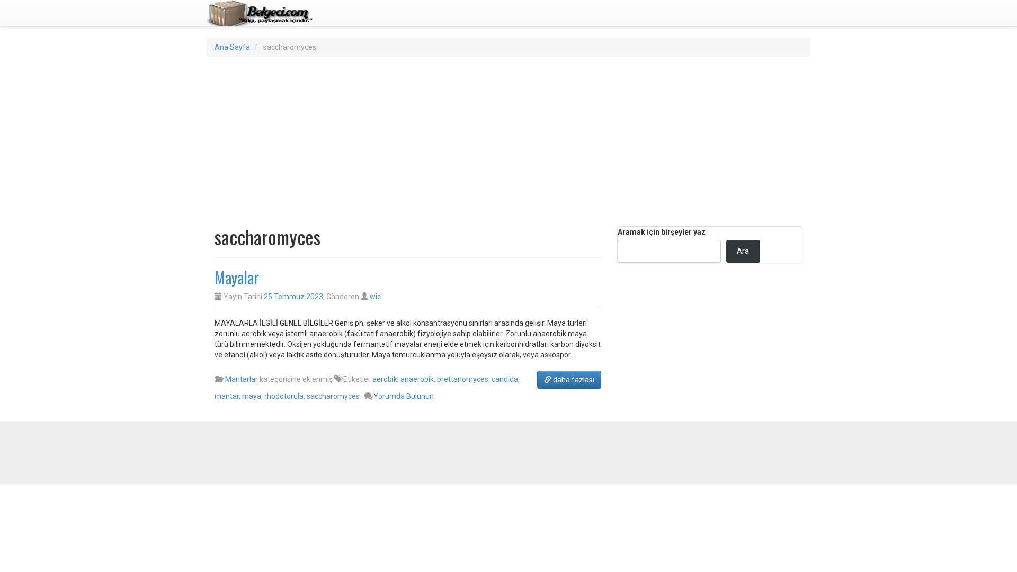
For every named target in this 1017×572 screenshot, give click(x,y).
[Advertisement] (508, 141)
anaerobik (417, 379)
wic (375, 296)
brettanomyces (462, 379)
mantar (227, 396)
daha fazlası (572, 380)
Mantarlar (241, 379)
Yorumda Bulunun (403, 396)
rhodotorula (284, 396)
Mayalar (237, 277)
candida (505, 379)
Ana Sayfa (232, 47)
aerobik (384, 379)
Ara (743, 251)
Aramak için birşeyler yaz (662, 232)
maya (251, 396)
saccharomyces (333, 396)
